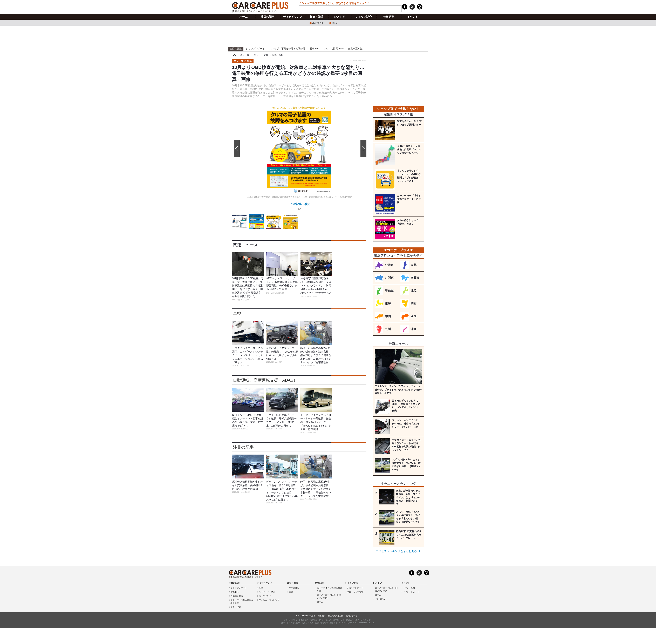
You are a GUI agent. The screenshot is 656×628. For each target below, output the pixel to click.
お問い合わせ (351, 616)
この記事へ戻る (300, 206)
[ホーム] (234, 55)
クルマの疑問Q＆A (334, 48)
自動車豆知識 (355, 48)
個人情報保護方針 (335, 616)
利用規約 (321, 616)
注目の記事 (268, 16)
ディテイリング (292, 16)
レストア (339, 16)
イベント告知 (409, 588)
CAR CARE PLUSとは (305, 616)
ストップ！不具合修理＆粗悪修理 (287, 48)
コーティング (265, 596)
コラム (320, 602)
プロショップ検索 (355, 592)
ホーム (244, 16)
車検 (237, 313)
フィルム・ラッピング (269, 600)
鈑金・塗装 (317, 16)
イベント (412, 16)
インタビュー (381, 599)
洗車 (261, 588)
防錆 (334, 23)
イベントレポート (411, 592)
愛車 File (314, 48)
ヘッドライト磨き (267, 592)
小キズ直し (318, 23)
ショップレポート (255, 48)
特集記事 (388, 16)
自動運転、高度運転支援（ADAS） (265, 380)
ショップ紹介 (364, 16)
